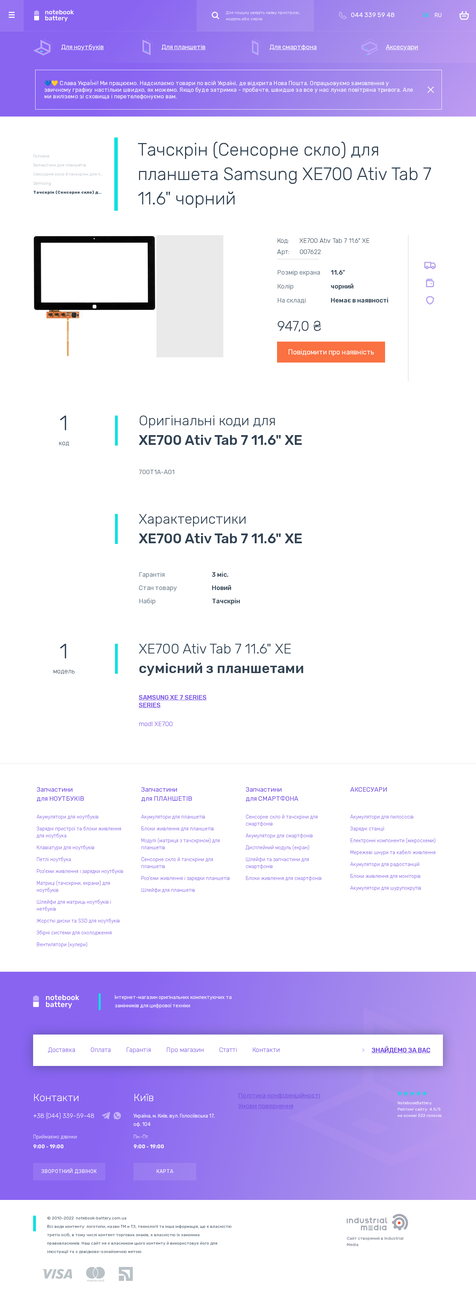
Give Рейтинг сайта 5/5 (425, 1093)
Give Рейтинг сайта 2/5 (406, 1093)
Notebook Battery (56, 1002)
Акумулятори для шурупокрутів (385, 888)
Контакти (266, 1050)
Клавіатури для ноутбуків (65, 848)
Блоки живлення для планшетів (177, 829)
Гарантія (138, 1050)
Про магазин (185, 1050)
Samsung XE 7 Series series (173, 701)
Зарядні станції (367, 829)
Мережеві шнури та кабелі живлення (393, 853)
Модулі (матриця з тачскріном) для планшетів (180, 844)
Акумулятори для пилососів (382, 817)
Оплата (101, 1050)
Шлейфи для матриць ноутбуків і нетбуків (74, 905)
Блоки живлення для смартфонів (284, 878)
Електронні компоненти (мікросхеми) (393, 841)
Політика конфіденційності (279, 1095)
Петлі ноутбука (54, 860)
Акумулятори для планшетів (173, 817)
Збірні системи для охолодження (74, 933)
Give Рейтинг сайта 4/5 (418, 1093)
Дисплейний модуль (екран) (277, 848)
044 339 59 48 (373, 15)
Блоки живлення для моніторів (385, 876)
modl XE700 (156, 724)
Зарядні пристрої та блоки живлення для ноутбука (79, 832)
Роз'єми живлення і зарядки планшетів (185, 878)
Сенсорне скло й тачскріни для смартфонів (282, 820)
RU (438, 15)
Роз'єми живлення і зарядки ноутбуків (80, 871)
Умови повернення (265, 1106)
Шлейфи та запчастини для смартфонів (277, 863)
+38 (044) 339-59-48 (63, 1116)
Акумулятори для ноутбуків (68, 817)
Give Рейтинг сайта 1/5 (400, 1093)
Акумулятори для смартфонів (279, 836)
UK (425, 15)
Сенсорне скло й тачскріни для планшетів (177, 863)
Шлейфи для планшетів (168, 890)
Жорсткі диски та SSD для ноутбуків (78, 921)
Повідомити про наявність (331, 352)
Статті (228, 1050)
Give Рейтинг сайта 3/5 (412, 1093)
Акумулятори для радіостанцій (385, 864)
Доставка (61, 1050)
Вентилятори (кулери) (62, 945)
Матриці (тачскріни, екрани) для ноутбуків (73, 886)
